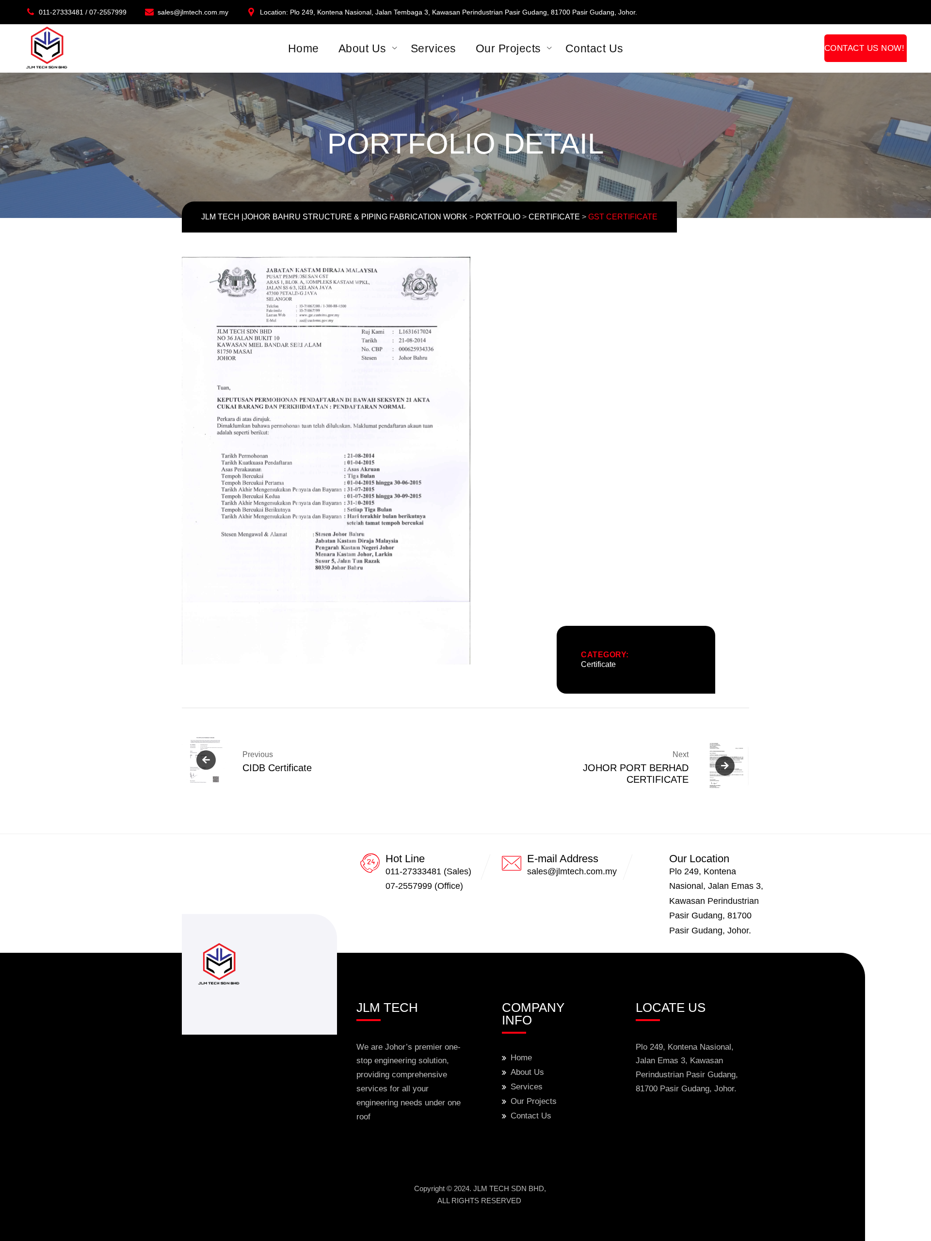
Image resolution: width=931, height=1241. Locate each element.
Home (303, 48)
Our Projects (508, 48)
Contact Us (594, 48)
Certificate (598, 664)
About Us (362, 48)
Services (433, 48)
